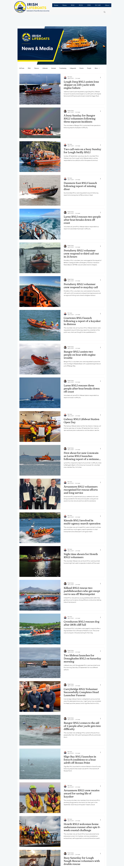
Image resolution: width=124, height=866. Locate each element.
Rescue (36, 68)
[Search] (104, 12)
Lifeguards (73, 68)
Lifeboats (45, 68)
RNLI (29, 68)
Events (82, 68)
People (89, 68)
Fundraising (62, 68)
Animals (53, 68)
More (96, 68)
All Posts (21, 68)
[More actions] (101, 77)
